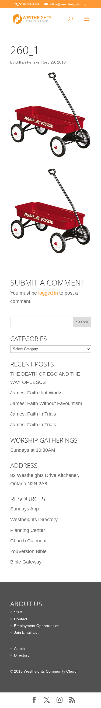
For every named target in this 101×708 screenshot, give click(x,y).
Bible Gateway (25, 562)
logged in (48, 293)
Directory (21, 655)
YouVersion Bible (28, 551)
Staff (18, 612)
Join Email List (26, 632)
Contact (20, 619)
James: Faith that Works (36, 392)
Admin (19, 648)
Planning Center (27, 530)
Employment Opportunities (36, 626)
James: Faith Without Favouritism (46, 403)
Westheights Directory (34, 519)
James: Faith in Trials (33, 414)
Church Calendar (28, 540)
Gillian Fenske (27, 62)
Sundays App (24, 508)
